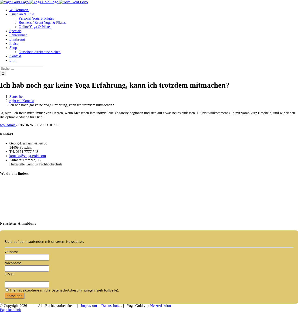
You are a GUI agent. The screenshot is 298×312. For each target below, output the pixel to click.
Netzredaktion (160, 306)
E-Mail (9, 274)
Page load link (10, 310)
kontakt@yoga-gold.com (27, 156)
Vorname (12, 252)
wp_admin (8, 125)
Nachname (13, 263)
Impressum (89, 306)
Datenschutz (110, 306)
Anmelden (15, 296)
